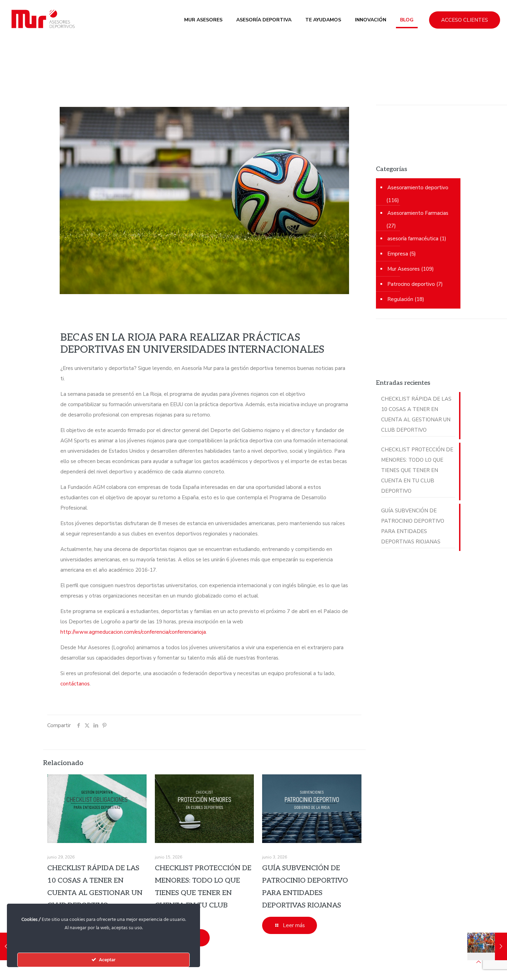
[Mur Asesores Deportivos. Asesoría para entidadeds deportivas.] (42, 20)
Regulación (400, 299)
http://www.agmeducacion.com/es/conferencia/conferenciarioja (133, 632)
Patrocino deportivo (411, 284)
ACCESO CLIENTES (464, 20)
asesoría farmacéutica (412, 238)
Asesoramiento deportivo (417, 187)
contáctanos (75, 683)
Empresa (397, 253)
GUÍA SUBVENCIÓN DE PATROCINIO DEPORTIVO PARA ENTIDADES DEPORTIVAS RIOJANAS (412, 526)
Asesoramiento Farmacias (417, 213)
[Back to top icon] (478, 962)
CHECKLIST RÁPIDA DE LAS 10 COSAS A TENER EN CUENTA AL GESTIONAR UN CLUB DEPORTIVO (416, 414)
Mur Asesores (403, 268)
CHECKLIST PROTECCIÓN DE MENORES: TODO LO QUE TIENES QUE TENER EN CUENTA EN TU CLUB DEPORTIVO (203, 893)
